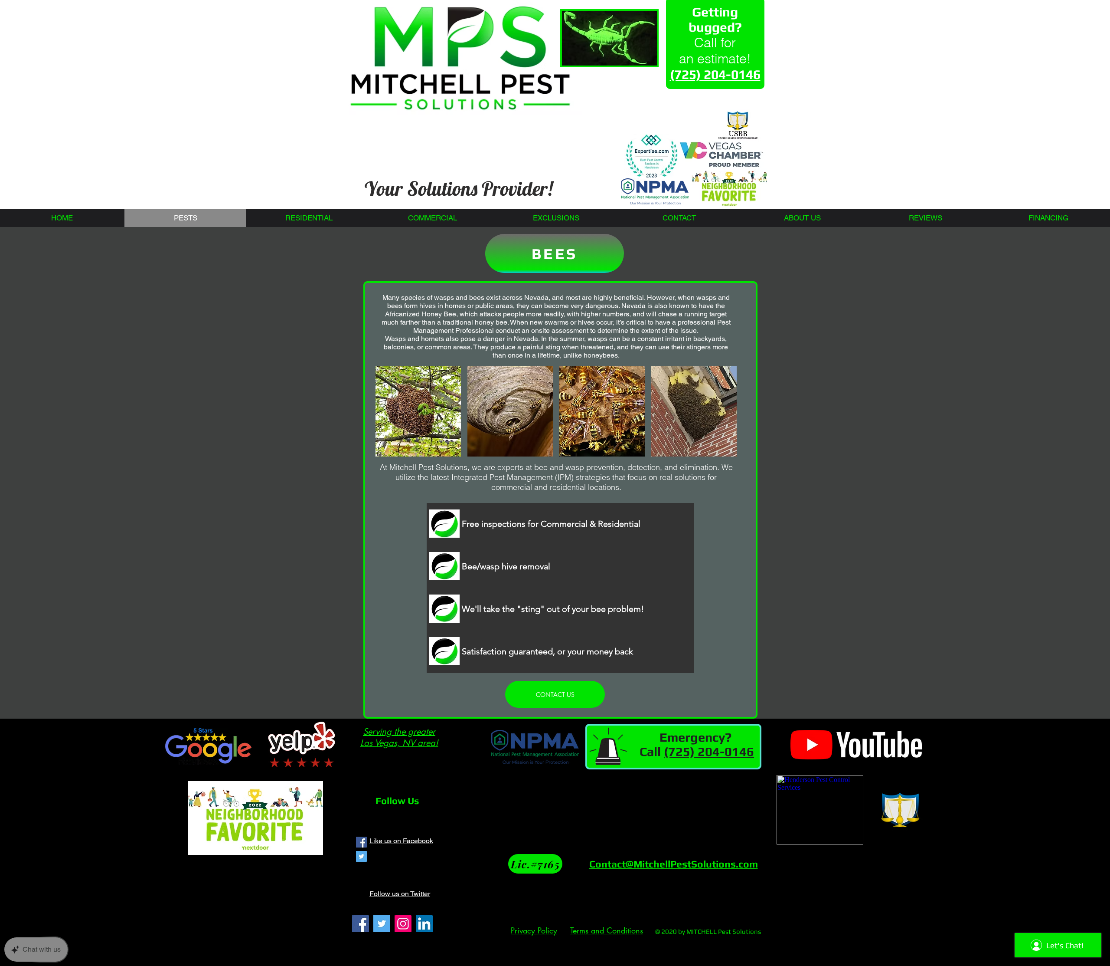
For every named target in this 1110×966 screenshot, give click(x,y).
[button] (418, 411)
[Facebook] (360, 923)
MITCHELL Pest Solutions (723, 931)
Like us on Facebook (401, 841)
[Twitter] (381, 923)
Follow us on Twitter (399, 894)
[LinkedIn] (424, 923)
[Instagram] (403, 923)
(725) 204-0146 (709, 751)
